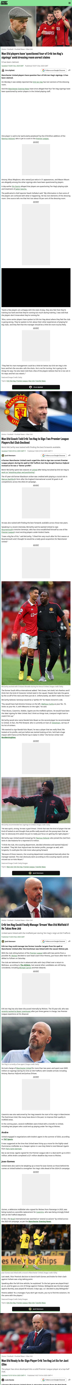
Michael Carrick (25, 968)
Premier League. (42, 138)
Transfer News (40, 381)
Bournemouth (7, 529)
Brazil (13, 1219)
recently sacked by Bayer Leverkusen (16, 1011)
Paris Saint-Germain (14, 1149)
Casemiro (40, 1212)
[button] (69, 70)
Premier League (22, 381)
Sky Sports (16, 186)
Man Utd (29, 49)
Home (4, 49)
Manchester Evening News (18, 89)
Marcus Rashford (8, 479)
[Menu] (69, 3)
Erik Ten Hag (11, 381)
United (34, 470)
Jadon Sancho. (21, 189)
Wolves (14, 955)
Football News (20, 49)
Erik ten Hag (38, 82)
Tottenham (56, 723)
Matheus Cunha (47, 704)
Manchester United (23, 1068)
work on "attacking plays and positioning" (18, 472)
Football (10, 49)
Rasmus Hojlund (8, 138)
